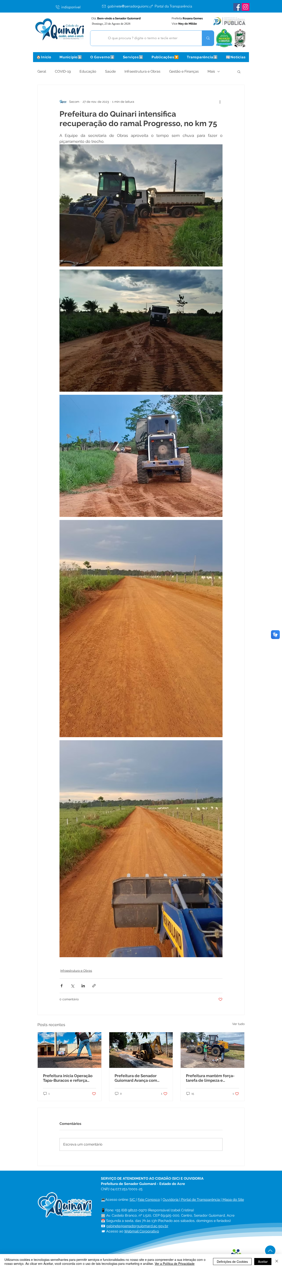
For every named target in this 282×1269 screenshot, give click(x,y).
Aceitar (263, 1261)
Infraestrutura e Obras (142, 71)
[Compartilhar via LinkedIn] (83, 986)
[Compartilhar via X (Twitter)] (72, 986)
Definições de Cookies (232, 1261)
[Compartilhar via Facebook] (61, 986)
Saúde (110, 71)
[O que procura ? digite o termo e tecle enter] (208, 38)
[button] (70, 57)
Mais (211, 71)
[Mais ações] (220, 101)
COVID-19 (63, 71)
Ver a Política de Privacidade (175, 1263)
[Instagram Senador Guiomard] (245, 7)
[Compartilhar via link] (94, 986)
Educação (88, 71)
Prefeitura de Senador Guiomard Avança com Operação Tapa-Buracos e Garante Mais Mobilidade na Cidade (139, 1078)
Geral (41, 71)
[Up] (270, 1250)
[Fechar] (276, 1261)
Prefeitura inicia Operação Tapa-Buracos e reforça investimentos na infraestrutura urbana (68, 1078)
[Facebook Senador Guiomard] (237, 7)
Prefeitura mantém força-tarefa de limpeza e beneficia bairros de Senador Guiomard (210, 1078)
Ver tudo (238, 1024)
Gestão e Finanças (184, 71)
